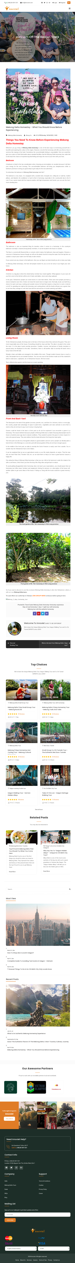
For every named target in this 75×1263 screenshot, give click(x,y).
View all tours (39, 809)
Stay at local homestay (30, 607)
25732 (37, 135)
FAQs (6, 1193)
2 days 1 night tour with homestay (48, 607)
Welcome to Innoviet (42, 623)
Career (41, 1193)
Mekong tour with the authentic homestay (41, 609)
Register (62, 2)
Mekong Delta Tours (10, 1185)
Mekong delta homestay (30, 148)
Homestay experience (57, 605)
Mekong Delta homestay (31, 172)
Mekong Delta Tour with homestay (54, 703)
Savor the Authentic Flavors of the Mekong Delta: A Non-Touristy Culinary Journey (38, 1042)
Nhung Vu (28, 135)
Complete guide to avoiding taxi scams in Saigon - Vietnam (30, 961)
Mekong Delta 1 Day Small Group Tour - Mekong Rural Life (21, 708)
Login (55, 2)
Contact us (56, 1260)
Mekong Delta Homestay (15, 135)
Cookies (41, 1185)
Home (17, 1260)
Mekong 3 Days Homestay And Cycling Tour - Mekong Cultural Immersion (19, 752)
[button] (69, 9)
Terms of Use (43, 1260)
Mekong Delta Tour (15, 745)
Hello (6, 1181)
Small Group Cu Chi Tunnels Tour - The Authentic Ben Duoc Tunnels (55, 751)
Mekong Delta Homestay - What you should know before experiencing (33, 1050)
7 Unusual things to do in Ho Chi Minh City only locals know (29, 969)
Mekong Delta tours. (20, 592)
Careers (35, 1260)
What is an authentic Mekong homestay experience (26, 1033)
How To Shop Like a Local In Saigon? (20, 953)
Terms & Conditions (44, 1181)
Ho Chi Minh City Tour (50, 788)
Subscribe (10, 1220)
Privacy (50, 1260)
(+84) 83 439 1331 (12, 2)
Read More (12, 869)
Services (29, 1260)
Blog (6, 1197)
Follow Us (9, 1119)
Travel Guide (29, 605)
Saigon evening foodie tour (18, 788)
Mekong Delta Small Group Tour (19, 703)
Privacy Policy (43, 1189)
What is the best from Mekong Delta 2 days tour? (20, 850)
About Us (23, 1260)
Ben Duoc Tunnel (49, 745)
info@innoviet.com (27, 2)
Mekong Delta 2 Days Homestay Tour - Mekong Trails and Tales (55, 708)
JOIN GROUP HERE (38, 595)
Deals (6, 1189)
